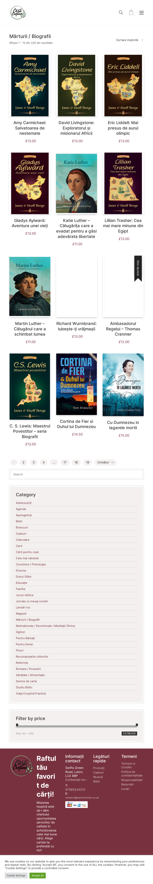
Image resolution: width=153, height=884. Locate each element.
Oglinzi (20, 632)
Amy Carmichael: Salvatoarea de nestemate (29, 128)
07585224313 (75, 789)
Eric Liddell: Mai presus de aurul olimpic (123, 128)
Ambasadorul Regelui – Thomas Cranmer (123, 329)
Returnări (127, 784)
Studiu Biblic (24, 687)
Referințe (22, 662)
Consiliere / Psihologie (31, 564)
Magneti (21, 613)
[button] (141, 12)
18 (76, 462)
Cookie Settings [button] (16, 875)
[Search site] (121, 12)
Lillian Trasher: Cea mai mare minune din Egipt (123, 225)
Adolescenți (24, 503)
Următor (103, 462)
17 (64, 462)
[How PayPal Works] (76, 804)
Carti (19, 546)
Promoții (98, 768)
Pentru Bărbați (25, 638)
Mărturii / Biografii (28, 619)
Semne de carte (26, 681)
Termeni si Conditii (128, 765)
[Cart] (131, 13)
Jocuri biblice (25, 595)
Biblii (19, 521)
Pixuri (20, 650)
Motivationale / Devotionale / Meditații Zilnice (45, 626)
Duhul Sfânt (23, 576)
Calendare (22, 540)
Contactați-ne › (76, 780)
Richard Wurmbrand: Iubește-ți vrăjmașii (76, 326)
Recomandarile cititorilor (32, 656)
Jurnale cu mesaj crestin (32, 601)
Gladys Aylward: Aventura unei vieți (30, 223)
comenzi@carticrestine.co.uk (82, 797)
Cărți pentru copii (27, 552)
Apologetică (24, 515)
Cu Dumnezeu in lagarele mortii (123, 425)
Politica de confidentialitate (132, 773)
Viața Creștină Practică (31, 693)
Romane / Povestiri (28, 669)
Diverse (21, 570)
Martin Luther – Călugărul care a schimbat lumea (30, 329)
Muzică (98, 777)
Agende (21, 509)
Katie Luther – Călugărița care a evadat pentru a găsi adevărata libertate (76, 228)
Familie (20, 589)
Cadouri (21, 533)
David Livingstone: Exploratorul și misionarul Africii (76, 128)
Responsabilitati (131, 780)
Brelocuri (22, 527)
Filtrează (129, 733)
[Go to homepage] (18, 12)
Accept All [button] (37, 875)
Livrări (125, 789)
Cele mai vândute (27, 558)
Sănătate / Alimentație (30, 675)
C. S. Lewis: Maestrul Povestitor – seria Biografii (30, 431)
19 (87, 462)
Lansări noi (23, 607)
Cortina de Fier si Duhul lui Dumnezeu (76, 424)
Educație (21, 583)
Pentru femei (24, 644)
